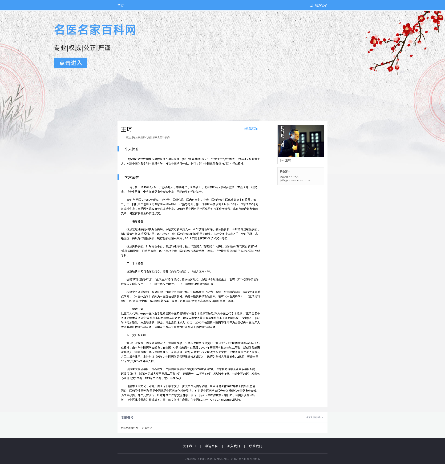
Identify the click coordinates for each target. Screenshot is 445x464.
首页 (121, 5)
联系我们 (321, 5)
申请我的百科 (251, 128)
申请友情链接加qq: (315, 417)
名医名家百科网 (129, 427)
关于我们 (189, 445)
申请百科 (211, 445)
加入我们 (233, 445)
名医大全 (147, 427)
